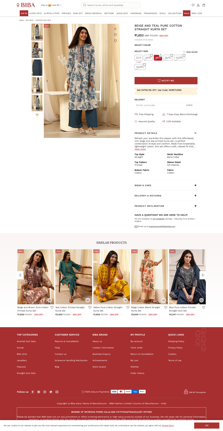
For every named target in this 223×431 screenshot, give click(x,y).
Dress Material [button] (93, 13)
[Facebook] (32, 392)
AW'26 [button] (24, 13)
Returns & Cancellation (67, 341)
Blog (57, 367)
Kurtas (20, 347)
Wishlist (134, 367)
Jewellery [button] (122, 13)
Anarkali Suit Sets (26, 341)
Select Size (141, 51)
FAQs (57, 347)
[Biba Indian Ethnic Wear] (26, 5)
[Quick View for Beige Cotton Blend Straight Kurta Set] (163, 300)
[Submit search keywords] (84, 5)
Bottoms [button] (109, 13)
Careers (172, 354)
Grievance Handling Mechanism (71, 360)
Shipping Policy (176, 341)
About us (97, 341)
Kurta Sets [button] (35, 13)
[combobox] (111, 5)
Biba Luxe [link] (197, 13)
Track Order (136, 347)
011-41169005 (158, 219)
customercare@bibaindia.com (162, 226)
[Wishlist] (115, 40)
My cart (134, 360)
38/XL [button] (168, 57)
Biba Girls (22, 354)
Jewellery (22, 360)
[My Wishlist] (193, 6)
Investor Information (103, 347)
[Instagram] (45, 392)
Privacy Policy (175, 347)
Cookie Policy (168, 425)
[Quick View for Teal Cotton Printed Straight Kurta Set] (87, 300)
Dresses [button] (66, 13)
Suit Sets (29, 20)
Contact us (60, 354)
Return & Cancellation (142, 354)
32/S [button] (138, 58)
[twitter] (51, 392)
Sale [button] (186, 13)
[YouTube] (57, 392)
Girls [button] (163, 13)
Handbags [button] (136, 13)
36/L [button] (158, 57)
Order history (137, 373)
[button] (198, 6)
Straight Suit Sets (43, 20)
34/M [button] (148, 57)
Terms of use (174, 360)
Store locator (99, 367)
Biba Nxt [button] (78, 13)
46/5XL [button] (140, 66)
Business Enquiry (101, 354)
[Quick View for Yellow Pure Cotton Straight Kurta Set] (125, 300)
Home (21, 20)
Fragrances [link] (150, 13)
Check (189, 105)
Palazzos (21, 367)
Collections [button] (175, 13)
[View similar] (115, 34)
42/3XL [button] (180, 57)
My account (136, 341)
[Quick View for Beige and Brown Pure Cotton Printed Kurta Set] (49, 300)
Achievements (100, 360)
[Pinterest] (38, 392)
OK (207, 425)
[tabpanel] (82, 81)
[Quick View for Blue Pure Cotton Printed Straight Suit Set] (201, 300)
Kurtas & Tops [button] (51, 13)
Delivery (140, 99)
